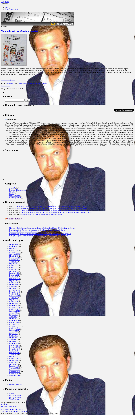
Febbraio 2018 (14, 320)
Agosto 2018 (13, 313)
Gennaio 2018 (14, 322)
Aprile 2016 (13, 362)
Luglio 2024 (13, 248)
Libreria (12, 192)
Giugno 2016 (13, 358)
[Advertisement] (21, 167)
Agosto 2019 (13, 298)
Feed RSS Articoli (7, 411)
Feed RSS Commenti (20, 411)
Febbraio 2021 (14, 273)
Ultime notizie (14, 218)
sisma (39, 83)
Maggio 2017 (13, 337)
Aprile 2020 (13, 286)
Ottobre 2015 (13, 374)
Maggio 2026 (13, 245)
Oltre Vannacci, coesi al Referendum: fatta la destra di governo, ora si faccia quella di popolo (40, 234)
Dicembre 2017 (14, 324)
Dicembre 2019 (14, 290)
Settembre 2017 (14, 330)
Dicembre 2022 (14, 258)
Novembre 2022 (14, 260)
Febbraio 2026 (14, 246)
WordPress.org (14, 399)
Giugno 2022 (13, 265)
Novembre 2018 (14, 307)
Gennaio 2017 (14, 345)
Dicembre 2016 (14, 347)
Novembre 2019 (14, 292)
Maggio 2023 (13, 256)
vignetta (44, 83)
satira (35, 83)
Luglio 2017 (13, 334)
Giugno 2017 (13, 336)
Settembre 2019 (14, 296)
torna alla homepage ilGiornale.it (12, 409)
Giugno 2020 (13, 282)
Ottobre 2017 (13, 328)
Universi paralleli (15, 197)
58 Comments (5, 86)
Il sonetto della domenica (17, 190)
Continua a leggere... (8, 80)
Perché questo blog (11, 9)
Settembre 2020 (14, 279)
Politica (11, 194)
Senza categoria (14, 196)
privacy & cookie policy (9, 406)
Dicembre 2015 (14, 370)
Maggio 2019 (13, 303)
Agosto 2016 (13, 355)
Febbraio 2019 (14, 305)
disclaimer (4, 404)
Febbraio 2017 (14, 343)
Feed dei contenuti (15, 395)
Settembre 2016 (14, 353)
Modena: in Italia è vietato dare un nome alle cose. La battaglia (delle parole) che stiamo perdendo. (42, 228)
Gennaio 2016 (14, 368)
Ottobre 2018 (13, 309)
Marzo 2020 (13, 288)
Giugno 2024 (13, 250)
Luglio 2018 (13, 315)
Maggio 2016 (13, 360)
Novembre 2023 (14, 252)
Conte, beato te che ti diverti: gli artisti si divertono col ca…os (41, 214)
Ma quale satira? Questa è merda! (19, 31)
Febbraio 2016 (14, 366)
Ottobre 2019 (13, 294)
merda (30, 83)
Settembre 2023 (14, 254)
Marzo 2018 (13, 318)
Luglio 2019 (13, 300)
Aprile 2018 (13, 317)
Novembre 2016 (14, 349)
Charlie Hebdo (22, 83)
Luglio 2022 (13, 263)
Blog (6, 7)
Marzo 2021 (13, 271)
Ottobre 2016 (13, 351)
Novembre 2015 (14, 372)
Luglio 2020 (13, 281)
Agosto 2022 (13, 262)
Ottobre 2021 (13, 267)
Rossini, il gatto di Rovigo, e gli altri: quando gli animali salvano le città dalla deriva (37, 230)
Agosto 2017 (13, 332)
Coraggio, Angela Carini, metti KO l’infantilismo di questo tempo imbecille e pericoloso (38, 236)
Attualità (10, 83)
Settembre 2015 (14, 375)
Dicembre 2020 (14, 275)
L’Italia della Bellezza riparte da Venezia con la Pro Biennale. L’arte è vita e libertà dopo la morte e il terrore (51, 206)
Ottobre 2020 (13, 277)
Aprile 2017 (13, 339)
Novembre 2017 (14, 326)
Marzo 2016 (13, 364)
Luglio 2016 (13, 356)
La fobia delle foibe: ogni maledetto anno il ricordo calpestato (29, 232)
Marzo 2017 (13, 341)
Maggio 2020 (13, 284)
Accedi (11, 393)
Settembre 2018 (14, 311)
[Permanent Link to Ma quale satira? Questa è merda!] (14, 65)
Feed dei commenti (15, 397)
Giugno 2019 (13, 301)
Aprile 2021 (13, 269)
